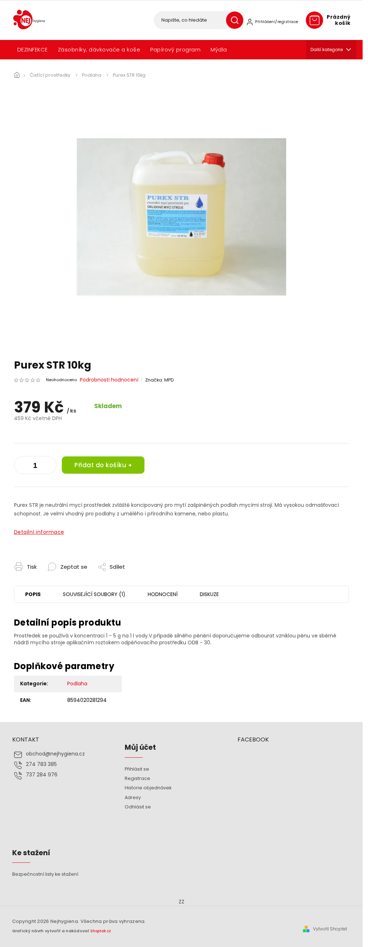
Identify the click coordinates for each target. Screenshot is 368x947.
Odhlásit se (138, 807)
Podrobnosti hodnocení (109, 379)
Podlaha (77, 683)
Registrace (137, 778)
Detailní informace (39, 532)
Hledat (237, 20)
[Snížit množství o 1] (49, 466)
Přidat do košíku (100, 465)
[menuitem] (32, 49)
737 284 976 (42, 774)
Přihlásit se (137, 769)
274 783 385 (41, 764)
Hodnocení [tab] (163, 594)
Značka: (159, 380)
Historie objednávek (148, 788)
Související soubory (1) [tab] (94, 594)
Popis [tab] (33, 594)
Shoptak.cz (100, 931)
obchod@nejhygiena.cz (55, 753)
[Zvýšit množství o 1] (21, 466)
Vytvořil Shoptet (330, 929)
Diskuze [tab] (209, 594)
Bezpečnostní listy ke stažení (45, 874)
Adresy (133, 797)
